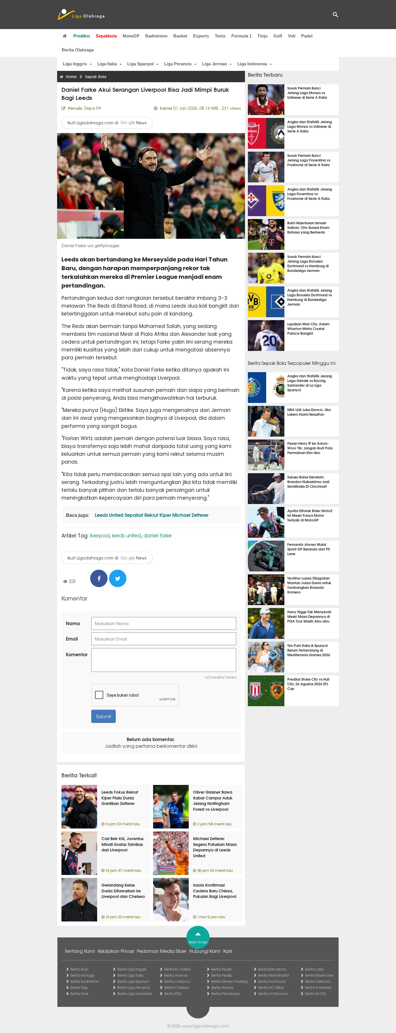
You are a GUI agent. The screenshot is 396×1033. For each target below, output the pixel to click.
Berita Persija (221, 975)
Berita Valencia (317, 981)
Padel (307, 35)
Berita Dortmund (272, 981)
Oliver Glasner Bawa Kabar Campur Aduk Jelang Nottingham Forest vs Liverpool (212, 800)
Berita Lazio (314, 969)
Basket (180, 35)
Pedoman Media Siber (161, 950)
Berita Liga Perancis (133, 987)
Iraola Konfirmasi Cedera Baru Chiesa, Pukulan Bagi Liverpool (214, 890)
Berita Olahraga (78, 49)
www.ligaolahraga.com (205, 1026)
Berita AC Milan (271, 987)
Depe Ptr (92, 108)
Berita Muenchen (319, 975)
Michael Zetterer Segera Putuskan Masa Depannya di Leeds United (215, 847)
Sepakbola (106, 35)
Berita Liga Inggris (131, 969)
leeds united (126, 535)
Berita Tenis (79, 993)
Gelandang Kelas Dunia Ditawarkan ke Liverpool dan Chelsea (123, 890)
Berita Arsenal (175, 975)
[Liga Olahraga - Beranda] (81, 14)
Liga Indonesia (252, 63)
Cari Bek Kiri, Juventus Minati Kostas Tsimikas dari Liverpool (122, 844)
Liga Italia (107, 63)
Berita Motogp (82, 975)
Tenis (220, 35)
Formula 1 (241, 35)
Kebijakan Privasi (116, 950)
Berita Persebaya (225, 993)
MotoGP (131, 35)
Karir (227, 950)
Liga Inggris (75, 63)
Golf (277, 35)
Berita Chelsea (176, 987)
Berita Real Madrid (273, 975)
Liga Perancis (178, 63)
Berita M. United (177, 969)
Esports (201, 35)
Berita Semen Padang (229, 981)
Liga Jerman (214, 63)
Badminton (156, 35)
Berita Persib (221, 969)
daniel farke (157, 535)
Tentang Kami (80, 950)
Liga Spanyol (140, 63)
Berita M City (315, 993)
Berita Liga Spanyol (133, 981)
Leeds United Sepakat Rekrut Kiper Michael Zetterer (151, 514)
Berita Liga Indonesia (134, 993)
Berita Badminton (84, 981)
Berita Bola (79, 969)
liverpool (100, 535)
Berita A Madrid (318, 987)
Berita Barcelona (272, 969)
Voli (291, 35)
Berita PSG (172, 993)
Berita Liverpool (177, 981)
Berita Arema (222, 987)
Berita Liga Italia (130, 975)
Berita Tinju (79, 987)
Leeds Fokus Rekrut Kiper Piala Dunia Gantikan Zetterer (119, 797)
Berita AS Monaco (273, 993)
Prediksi (81, 35)
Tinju (262, 35)
